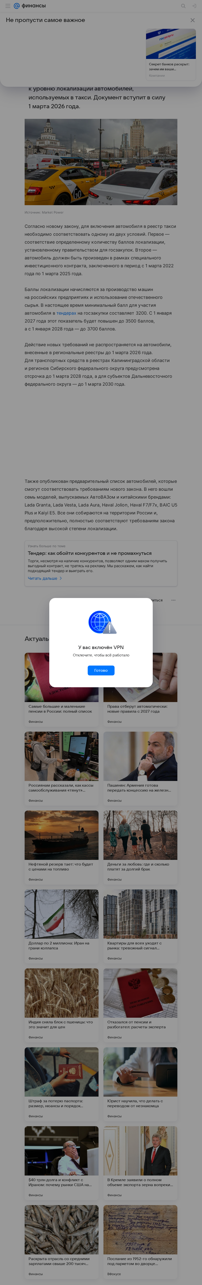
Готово (101, 670)
